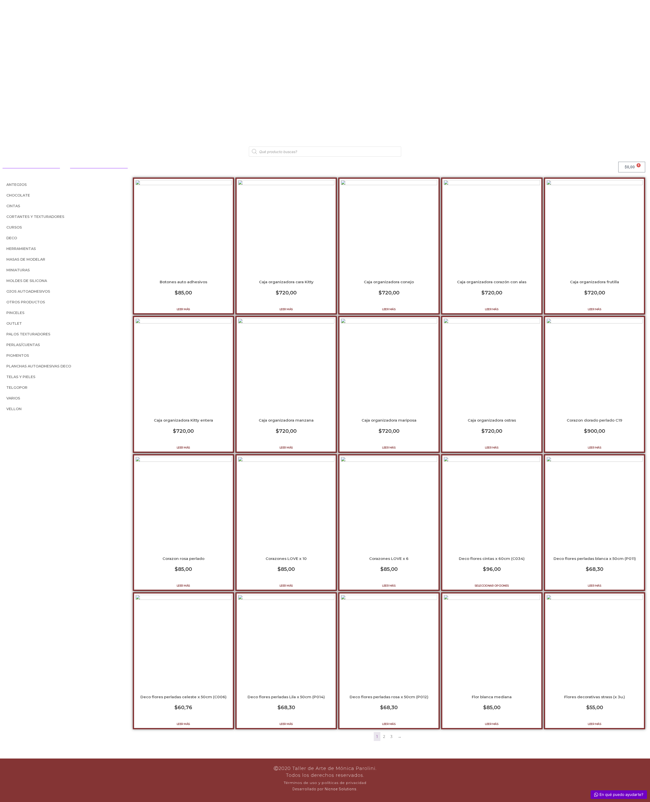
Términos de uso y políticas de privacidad (325, 782)
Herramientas (21, 248)
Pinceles (15, 312)
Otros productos (25, 302)
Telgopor (16, 387)
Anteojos (16, 184)
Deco (11, 238)
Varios (13, 398)
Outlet (14, 323)
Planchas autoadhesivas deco (38, 366)
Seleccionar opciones (492, 585)
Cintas (13, 206)
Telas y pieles (20, 377)
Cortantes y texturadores (35, 216)
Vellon (14, 409)
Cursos (14, 227)
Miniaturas (18, 270)
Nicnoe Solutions (340, 789)
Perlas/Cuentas (23, 345)
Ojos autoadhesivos (28, 291)
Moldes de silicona (26, 280)
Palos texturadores (28, 334)
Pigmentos (17, 355)
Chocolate (18, 195)
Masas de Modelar (25, 259)
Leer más (183, 309)
